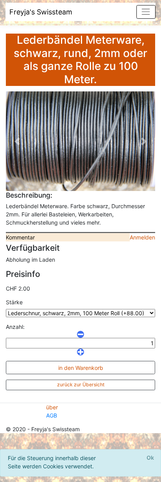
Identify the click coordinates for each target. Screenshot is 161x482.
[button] (17, 141)
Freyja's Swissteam (40, 12)
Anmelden (142, 237)
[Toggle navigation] (146, 12)
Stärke (14, 302)
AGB (51, 415)
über (52, 407)
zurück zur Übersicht (80, 384)
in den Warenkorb (80, 367)
